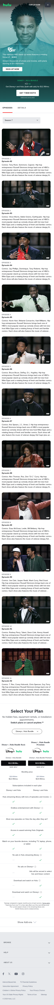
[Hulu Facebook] (5, 974)
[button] (7, 107)
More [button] (14, 57)
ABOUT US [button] (8, 962)
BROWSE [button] (7, 942)
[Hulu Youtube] (18, 974)
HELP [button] (6, 952)
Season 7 (9, 120)
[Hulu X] (11, 974)
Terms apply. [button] (46, 903)
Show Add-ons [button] (25, 922)
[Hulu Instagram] (23, 974)
